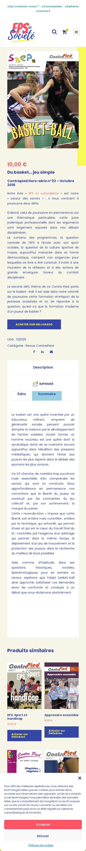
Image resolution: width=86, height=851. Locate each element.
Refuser (43, 836)
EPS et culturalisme (44, 193)
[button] (80, 778)
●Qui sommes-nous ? (23, 6)
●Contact (43, 11)
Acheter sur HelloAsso (34, 324)
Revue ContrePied (40, 345)
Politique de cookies (40, 845)
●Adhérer (72, 6)
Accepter (43, 824)
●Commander (52, 6)
